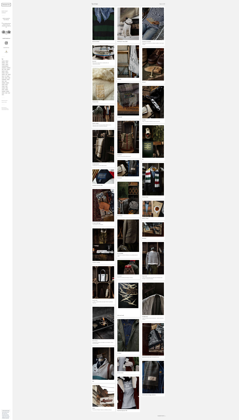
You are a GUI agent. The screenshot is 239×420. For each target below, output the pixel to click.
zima (3, 94)
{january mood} (120, 372)
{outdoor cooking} (96, 262)
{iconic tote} (94, 300)
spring (3, 84)
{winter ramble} (95, 123)
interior (7, 72)
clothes (3, 64)
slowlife (7, 82)
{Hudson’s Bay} (95, 101)
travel (3, 89)
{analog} (143, 119)
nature (6, 77)
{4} (142, 159)
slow (5, 81)
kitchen (3, 74)
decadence (4, 67)
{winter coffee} (145, 218)
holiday (3, 72)
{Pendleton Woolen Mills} (97, 185)
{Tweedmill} (119, 117)
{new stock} (144, 275)
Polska (8, 79)
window (7, 91)
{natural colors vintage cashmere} (148, 394)
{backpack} (119, 154)
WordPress (6, 108)
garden (3, 71)
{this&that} (119, 177)
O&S (9, 77)
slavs (3, 81)
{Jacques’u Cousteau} (146, 41)
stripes (3, 86)
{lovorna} (94, 61)
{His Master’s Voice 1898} (122, 41)
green (7, 71)
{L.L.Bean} (119, 353)
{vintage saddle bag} (96, 223)
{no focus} (119, 275)
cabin (7, 62)
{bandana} (144, 238)
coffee (7, 64)
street (6, 84)
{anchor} (144, 82)
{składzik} (119, 79)
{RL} (93, 381)
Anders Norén (7, 109)
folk (2, 69)
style (6, 86)
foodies (8, 69)
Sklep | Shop (5, 11)
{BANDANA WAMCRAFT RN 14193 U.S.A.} (150, 357)
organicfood (4, 79)
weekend (3, 91)
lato (6, 74)
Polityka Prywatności (4, 100)
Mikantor (6, 4)
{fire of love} (119, 215)
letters (9, 74)
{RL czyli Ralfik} (120, 253)
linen (3, 76)
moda (3, 77)
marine (8, 76)
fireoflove (8, 67)
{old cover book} (120, 315)
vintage (6, 89)
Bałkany (3, 62)
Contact (4, 12)
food (5, 69)
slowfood (3, 82)
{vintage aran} (145, 316)
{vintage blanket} (95, 163)
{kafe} (93, 408)
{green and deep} (95, 41)
